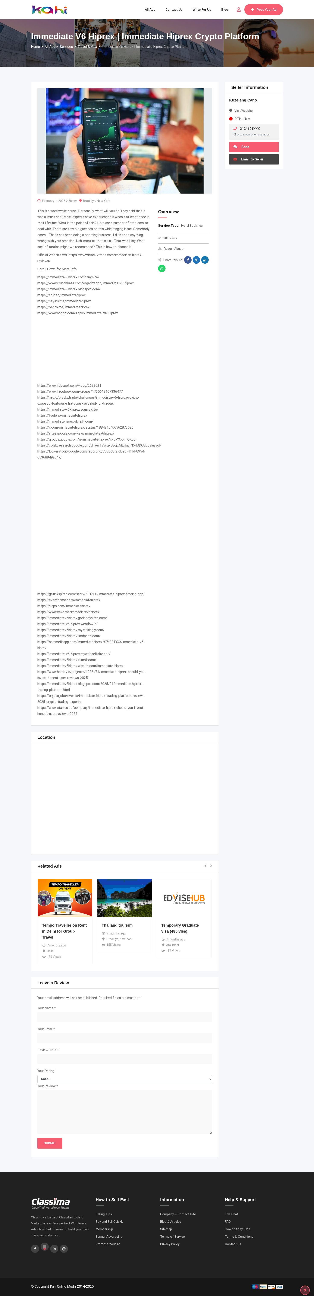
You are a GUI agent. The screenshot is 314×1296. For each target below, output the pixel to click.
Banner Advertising (109, 1237)
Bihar (175, 945)
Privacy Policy (169, 1244)
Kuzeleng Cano (243, 100)
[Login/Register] (239, 9)
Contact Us (233, 1244)
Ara (168, 945)
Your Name (46, 1008)
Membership (104, 1229)
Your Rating (46, 1071)
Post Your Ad (267, 10)
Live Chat (231, 1214)
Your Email (46, 1029)
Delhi (50, 951)
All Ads (150, 10)
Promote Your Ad (108, 1244)
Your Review (47, 1086)
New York (103, 201)
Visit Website (244, 110)
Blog (224, 10)
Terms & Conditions (239, 1237)
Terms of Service (172, 1237)
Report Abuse (173, 249)
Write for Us (202, 10)
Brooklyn (89, 201)
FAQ (228, 1222)
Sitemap (166, 1229)
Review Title (48, 1050)
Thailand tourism (117, 925)
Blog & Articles (170, 1222)
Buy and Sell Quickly (109, 1222)
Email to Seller (251, 159)
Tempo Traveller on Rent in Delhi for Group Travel (64, 931)
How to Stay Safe (237, 1229)
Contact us (174, 10)
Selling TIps (104, 1214)
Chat (245, 147)
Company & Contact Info (178, 1214)
